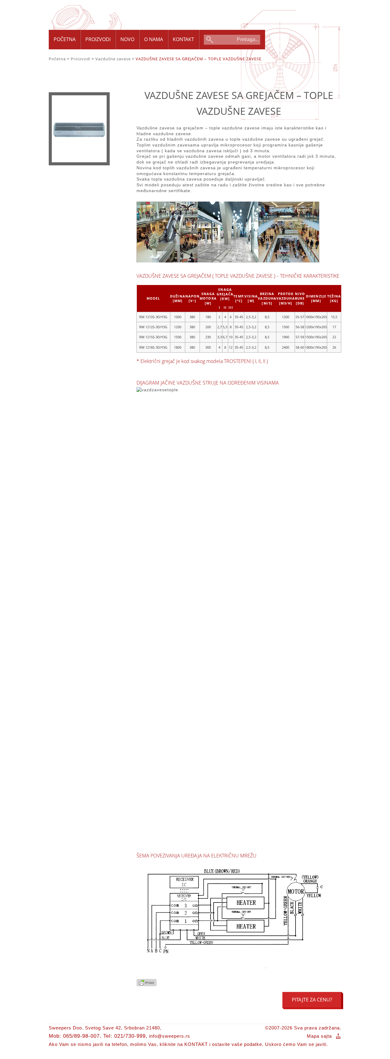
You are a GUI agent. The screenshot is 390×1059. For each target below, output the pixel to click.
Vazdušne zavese (113, 59)
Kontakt (183, 39)
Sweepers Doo (94, 12)
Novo (127, 39)
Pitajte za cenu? (312, 999)
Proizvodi (98, 39)
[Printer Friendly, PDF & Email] (146, 984)
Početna (65, 39)
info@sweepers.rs (169, 1036)
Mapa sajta (319, 1036)
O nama (153, 39)
